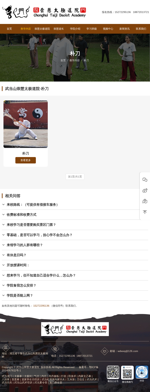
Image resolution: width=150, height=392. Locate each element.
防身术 (72, 376)
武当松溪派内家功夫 (53, 379)
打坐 (63, 376)
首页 (9, 28)
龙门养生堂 (55, 382)
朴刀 (86, 60)
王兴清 (71, 379)
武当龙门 (7, 376)
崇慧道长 (59, 28)
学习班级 (92, 28)
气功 (36, 376)
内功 (43, 376)
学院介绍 (75, 28)
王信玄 (81, 379)
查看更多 (25, 160)
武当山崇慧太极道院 (27, 367)
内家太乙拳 (84, 376)
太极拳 (18, 376)
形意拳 (15, 379)
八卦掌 (6, 379)
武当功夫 (7, 382)
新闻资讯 (124, 28)
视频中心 (108, 28)
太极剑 (28, 376)
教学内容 (26, 28)
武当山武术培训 (23, 382)
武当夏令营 (40, 382)
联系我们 (141, 28)
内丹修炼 (54, 376)
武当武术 (92, 379)
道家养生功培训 (31, 379)
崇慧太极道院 (42, 28)
